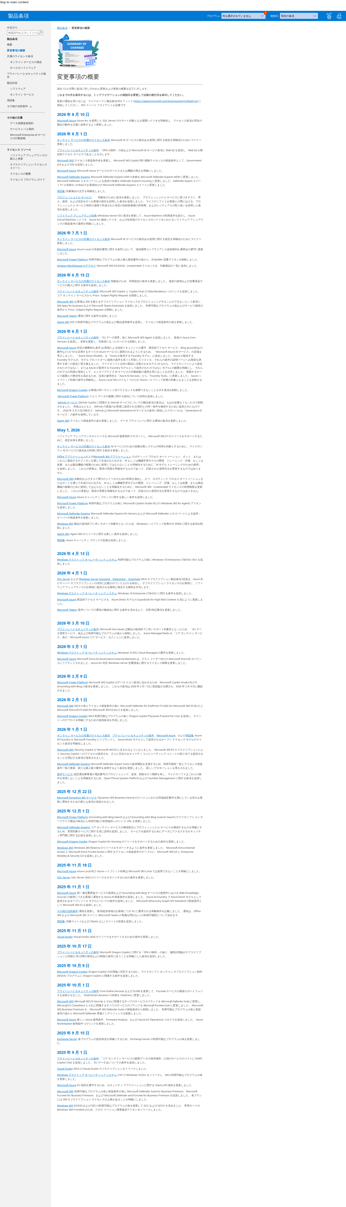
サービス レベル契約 (22, 129)
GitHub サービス (67, 402)
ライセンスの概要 (20, 173)
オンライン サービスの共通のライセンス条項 (83, 140)
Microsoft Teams (67, 316)
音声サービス (65, 774)
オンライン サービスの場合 (26, 62)
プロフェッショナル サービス (74, 197)
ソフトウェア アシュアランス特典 (77, 215)
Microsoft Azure (66, 120)
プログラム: (214, 16)
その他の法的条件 (67, 911)
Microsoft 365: (65, 160)
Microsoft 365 (65, 301)
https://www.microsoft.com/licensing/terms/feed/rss (165, 101)
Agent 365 (63, 322)
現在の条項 (287, 16)
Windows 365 (65, 524)
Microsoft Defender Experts (73, 177)
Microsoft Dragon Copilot (72, 390)
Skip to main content (14, 2)
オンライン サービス (22, 94)
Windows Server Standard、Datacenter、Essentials (109, 579)
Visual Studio (64, 937)
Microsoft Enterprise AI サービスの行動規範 (28, 136)
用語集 (61, 191)
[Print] (338, 15)
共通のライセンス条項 (20, 56)
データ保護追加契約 (21, 123)
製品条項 (62, 28)
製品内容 (12, 83)
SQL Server (63, 579)
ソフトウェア (18, 88)
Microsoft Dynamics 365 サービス (77, 797)
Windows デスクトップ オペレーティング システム (87, 559)
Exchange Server (67, 1039)
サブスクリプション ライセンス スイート (28, 166)
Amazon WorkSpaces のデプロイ (76, 265)
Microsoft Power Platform (72, 259)
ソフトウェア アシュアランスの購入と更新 (28, 156)
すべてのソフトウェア (23, 68)
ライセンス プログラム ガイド (27, 179)
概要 (9, 44)
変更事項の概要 (16, 50)
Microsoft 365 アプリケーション (112, 456)
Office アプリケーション (71, 456)
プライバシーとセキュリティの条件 (26, 75)
